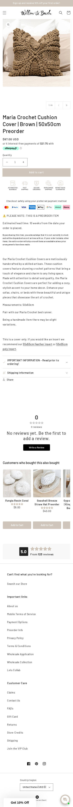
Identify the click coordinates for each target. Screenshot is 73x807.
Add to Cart (17, 525)
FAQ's (10, 708)
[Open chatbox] (65, 800)
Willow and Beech (39, 800)
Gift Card (12, 716)
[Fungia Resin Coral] (17, 483)
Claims (11, 692)
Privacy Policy (15, 638)
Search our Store (17, 583)
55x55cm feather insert (37, 344)
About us (12, 606)
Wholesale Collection (19, 662)
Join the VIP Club (17, 748)
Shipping (12, 740)
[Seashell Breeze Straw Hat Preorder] (47, 483)
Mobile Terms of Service (21, 614)
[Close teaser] (37, 797)
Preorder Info (15, 630)
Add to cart (36, 172)
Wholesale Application (20, 654)
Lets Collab (14, 670)
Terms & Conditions (19, 646)
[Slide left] (59, 105)
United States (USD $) (34, 787)
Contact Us (13, 700)
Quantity (7, 155)
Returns (12, 724)
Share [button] (10, 379)
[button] (4, 13)
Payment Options (17, 622)
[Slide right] (66, 105)
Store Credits (15, 732)
